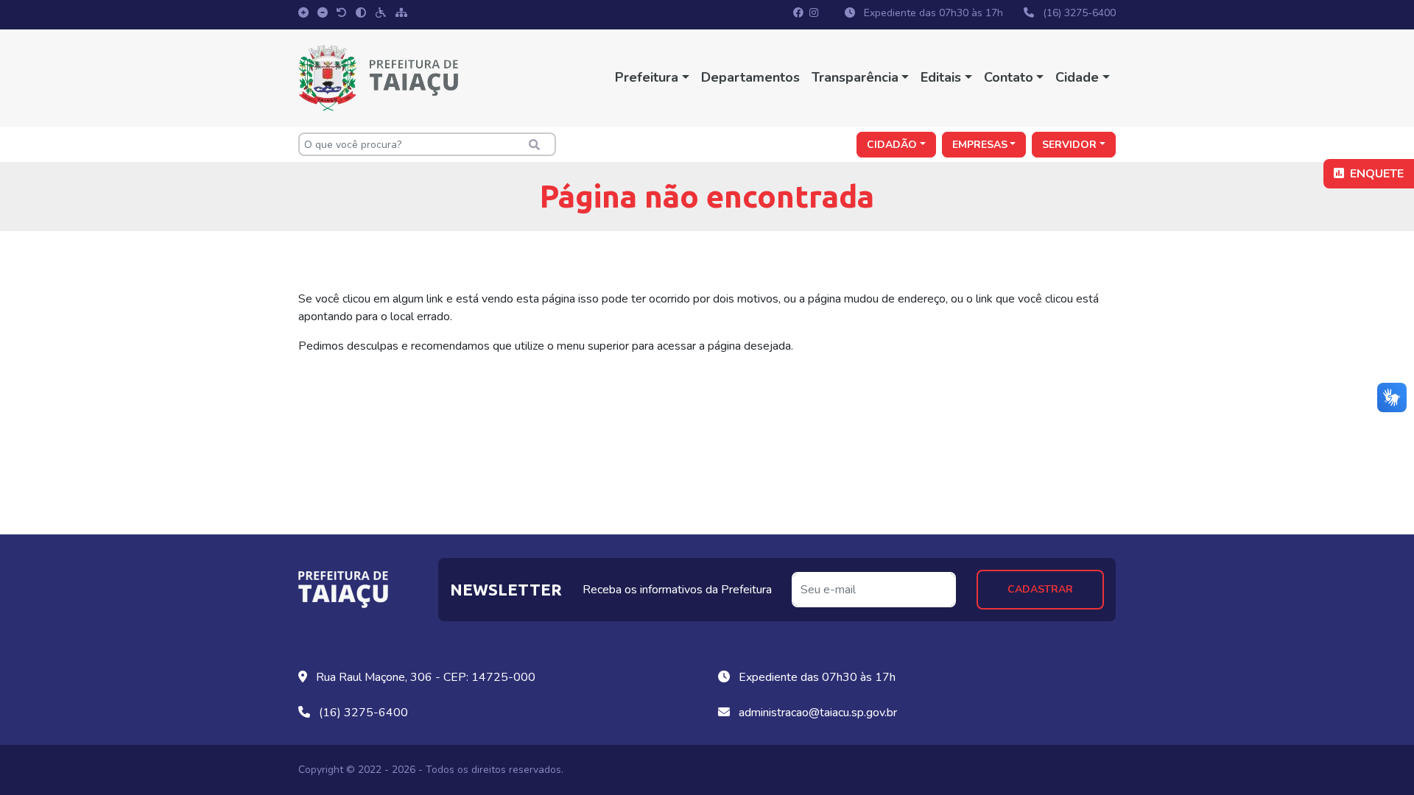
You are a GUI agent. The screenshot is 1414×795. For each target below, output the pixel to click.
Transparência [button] (855, 77)
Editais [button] (941, 77)
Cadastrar (1040, 589)
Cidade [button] (1077, 77)
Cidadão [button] (892, 145)
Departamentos (750, 77)
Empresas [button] (979, 145)
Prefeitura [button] (646, 77)
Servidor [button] (1069, 145)
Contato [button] (1008, 77)
